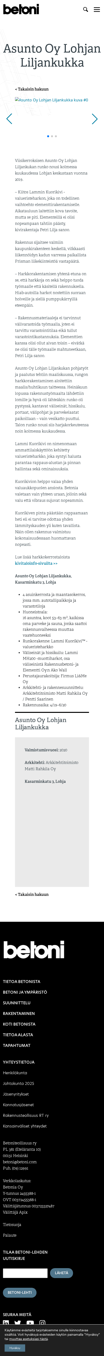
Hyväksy (14, 1348)
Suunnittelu (16, 1003)
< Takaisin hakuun (32, 89)
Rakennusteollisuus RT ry (26, 1115)
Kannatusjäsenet (18, 1105)
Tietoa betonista (21, 981)
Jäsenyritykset (16, 1094)
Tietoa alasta (18, 1035)
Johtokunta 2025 (18, 1083)
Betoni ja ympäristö (25, 992)
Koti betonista (19, 1024)
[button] (9, 119)
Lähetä (61, 1273)
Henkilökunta (15, 1073)
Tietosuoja (12, 1224)
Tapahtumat (16, 1045)
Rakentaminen (19, 1013)
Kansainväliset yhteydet (25, 1126)
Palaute (9, 1235)
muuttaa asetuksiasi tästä (28, 1339)
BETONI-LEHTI (20, 1292)
